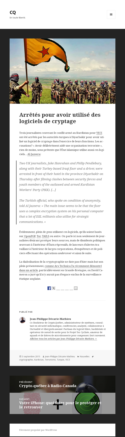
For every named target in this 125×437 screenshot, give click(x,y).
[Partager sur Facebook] (49, 288)
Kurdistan (39, 359)
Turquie (60, 359)
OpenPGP (29, 236)
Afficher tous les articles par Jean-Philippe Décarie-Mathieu (62, 338)
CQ (13, 12)
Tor (39, 236)
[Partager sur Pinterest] (62, 288)
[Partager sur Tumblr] (71, 288)
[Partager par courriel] (76, 288)
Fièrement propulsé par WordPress (38, 429)
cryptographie (26, 359)
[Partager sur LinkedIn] (67, 288)
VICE (99, 133)
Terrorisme (50, 359)
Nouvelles (84, 356)
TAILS (45, 236)
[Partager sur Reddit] (58, 288)
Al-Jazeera (33, 154)
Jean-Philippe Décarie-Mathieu (60, 356)
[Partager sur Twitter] (53, 288)
